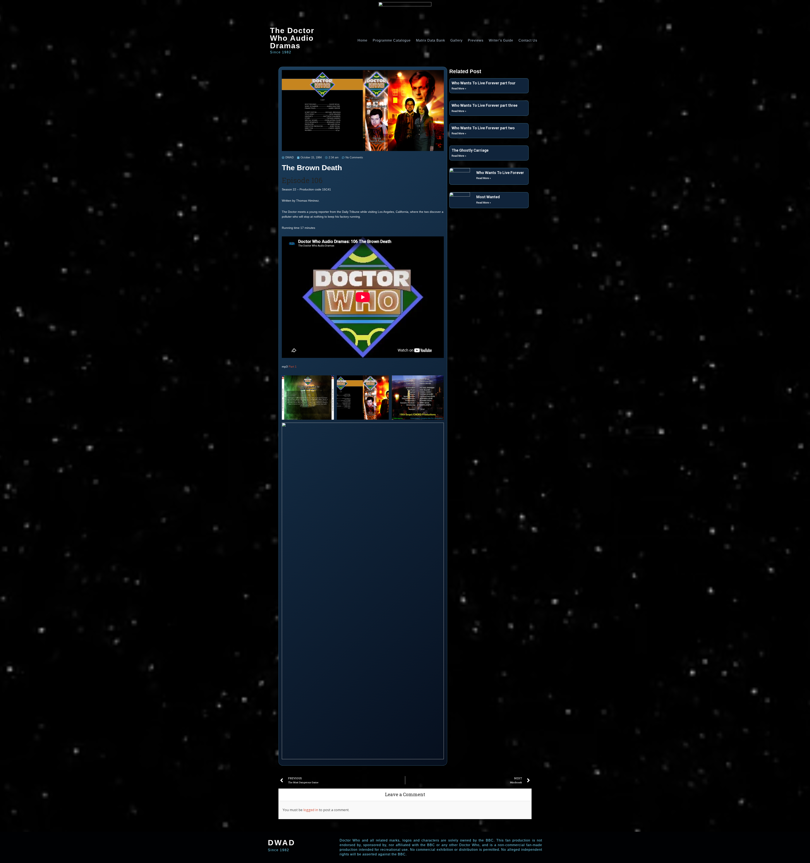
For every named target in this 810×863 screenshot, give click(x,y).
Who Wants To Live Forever (500, 172)
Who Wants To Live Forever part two (483, 128)
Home (362, 40)
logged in (310, 810)
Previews (475, 40)
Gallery (456, 40)
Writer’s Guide (501, 40)
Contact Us (527, 40)
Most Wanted (488, 197)
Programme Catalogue (392, 40)
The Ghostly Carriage (470, 150)
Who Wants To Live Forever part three (484, 105)
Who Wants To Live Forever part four (484, 83)
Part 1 (293, 366)
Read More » (459, 88)
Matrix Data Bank (430, 40)
